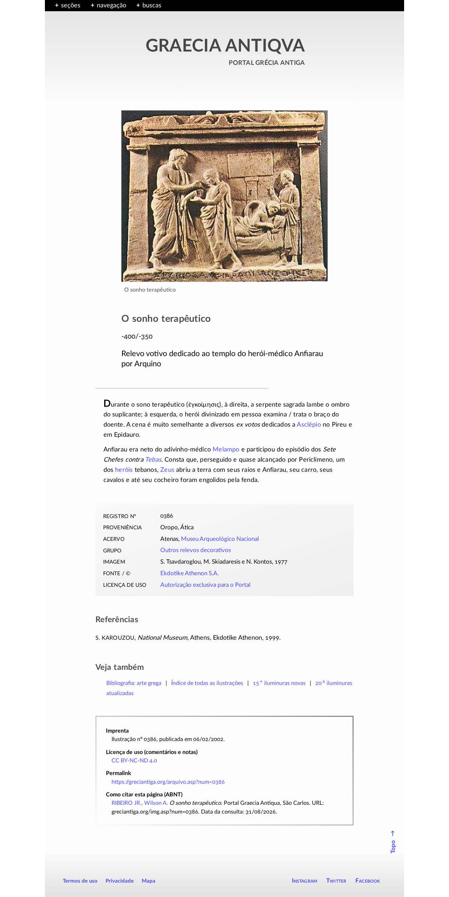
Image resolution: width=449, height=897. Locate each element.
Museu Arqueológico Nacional (220, 539)
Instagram (304, 881)
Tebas (153, 460)
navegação (111, 5)
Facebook (367, 881)
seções (70, 5)
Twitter (336, 881)
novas (279, 683)
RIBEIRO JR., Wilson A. (140, 803)
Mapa (148, 881)
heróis (124, 470)
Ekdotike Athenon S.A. (189, 573)
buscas (151, 5)
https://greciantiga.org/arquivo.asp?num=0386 (168, 782)
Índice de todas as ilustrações (207, 683)
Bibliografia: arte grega (133, 683)
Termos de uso (80, 881)
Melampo (226, 450)
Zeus (167, 470)
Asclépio (309, 425)
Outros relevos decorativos (195, 550)
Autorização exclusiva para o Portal (205, 585)
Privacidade (120, 881)
